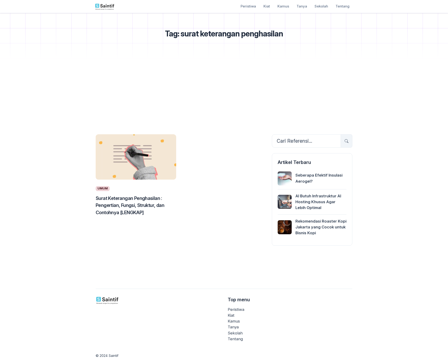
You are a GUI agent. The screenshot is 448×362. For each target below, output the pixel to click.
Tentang (343, 6)
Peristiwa (248, 6)
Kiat (266, 6)
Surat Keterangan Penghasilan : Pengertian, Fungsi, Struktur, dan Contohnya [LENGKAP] (130, 205)
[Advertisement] (224, 96)
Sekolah (321, 6)
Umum (103, 188)
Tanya (302, 6)
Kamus (283, 6)
